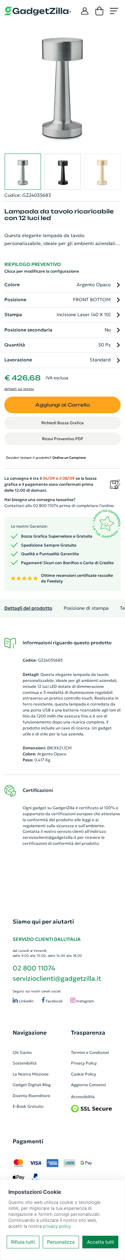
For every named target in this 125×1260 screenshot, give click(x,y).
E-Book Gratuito (28, 1106)
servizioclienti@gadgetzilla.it (49, 837)
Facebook (54, 1001)
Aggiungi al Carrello (62, 405)
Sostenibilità (25, 1063)
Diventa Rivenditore (31, 1095)
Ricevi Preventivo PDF (62, 438)
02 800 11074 (34, 968)
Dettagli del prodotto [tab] (28, 608)
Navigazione (30, 1032)
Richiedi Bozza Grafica (62, 422)
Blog (46, 1084)
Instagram (84, 1001)
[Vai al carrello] (99, 11)
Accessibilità (83, 1096)
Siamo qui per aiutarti (43, 921)
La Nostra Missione (31, 1073)
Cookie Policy (83, 1073)
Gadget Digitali (27, 1084)
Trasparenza (88, 1032)
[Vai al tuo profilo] (84, 11)
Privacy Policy (84, 1063)
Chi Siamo (22, 1052)
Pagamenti (28, 1141)
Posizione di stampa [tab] (86, 608)
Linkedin (26, 1001)
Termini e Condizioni (90, 1052)
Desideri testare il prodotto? (46, 457)
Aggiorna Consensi (88, 1084)
